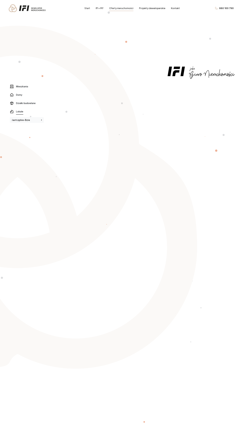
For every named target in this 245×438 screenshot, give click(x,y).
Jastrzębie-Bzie (21, 119)
